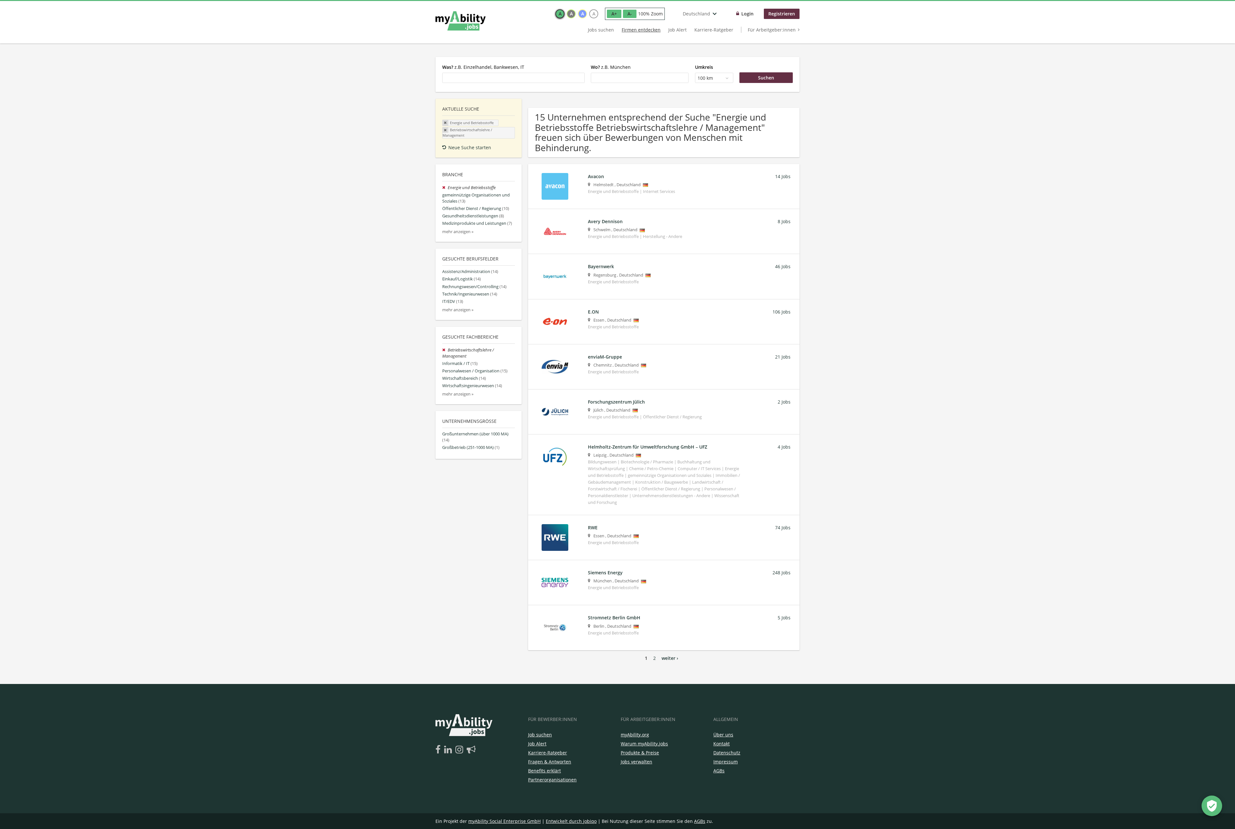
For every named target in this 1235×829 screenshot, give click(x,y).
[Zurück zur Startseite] (460, 21)
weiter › (670, 658)
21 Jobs (783, 357)
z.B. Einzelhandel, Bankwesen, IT (483, 67)
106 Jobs (782, 312)
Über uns (723, 735)
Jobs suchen (601, 30)
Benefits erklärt (544, 771)
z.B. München (611, 67)
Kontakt (721, 744)
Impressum (725, 762)
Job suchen (540, 735)
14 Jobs (783, 176)
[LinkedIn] (449, 750)
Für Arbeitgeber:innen (772, 30)
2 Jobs (784, 402)
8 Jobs (784, 221)
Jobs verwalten (636, 762)
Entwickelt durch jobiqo (571, 821)
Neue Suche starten (469, 147)
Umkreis (704, 67)
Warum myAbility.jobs (644, 744)
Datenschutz (726, 753)
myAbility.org (635, 735)
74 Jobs (783, 527)
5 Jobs (784, 618)
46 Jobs (783, 266)
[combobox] (513, 78)
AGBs (719, 771)
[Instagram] (460, 750)
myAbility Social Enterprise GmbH (504, 821)
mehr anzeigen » (457, 231)
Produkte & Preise (640, 753)
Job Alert (677, 30)
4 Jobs (784, 447)
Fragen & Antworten (549, 762)
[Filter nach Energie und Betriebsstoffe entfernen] (445, 187)
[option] (559, 13)
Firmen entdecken (641, 30)
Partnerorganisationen (552, 780)
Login (747, 14)
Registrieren (781, 14)
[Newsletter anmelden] (471, 750)
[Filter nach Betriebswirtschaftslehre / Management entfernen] (445, 350)
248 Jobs (782, 572)
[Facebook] (439, 750)
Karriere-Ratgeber (713, 30)
